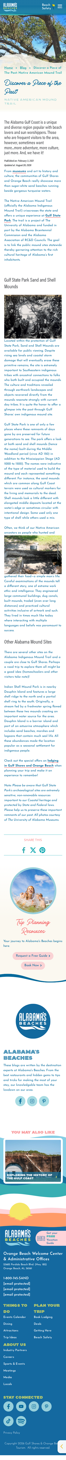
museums (19, 171)
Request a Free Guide (31, 956)
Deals (37, 1324)
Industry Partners (15, 1350)
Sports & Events (14, 1363)
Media (7, 1377)
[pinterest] (44, 1105)
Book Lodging (43, 1317)
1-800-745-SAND (16, 1278)
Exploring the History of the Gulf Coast (29, 1177)
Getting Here (42, 1330)
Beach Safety (43, 1337)
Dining (7, 1324)
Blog (23, 68)
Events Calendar (14, 1317)
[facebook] (20, 1105)
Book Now (31, 965)
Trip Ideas (10, 1337)
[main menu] (60, 7)
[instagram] (32, 1105)
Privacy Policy (11, 1432)
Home (8, 68)
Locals (7, 1384)
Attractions (10, 1330)
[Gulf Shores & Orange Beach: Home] (10, 8)
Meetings (9, 1370)
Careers (8, 1357)
